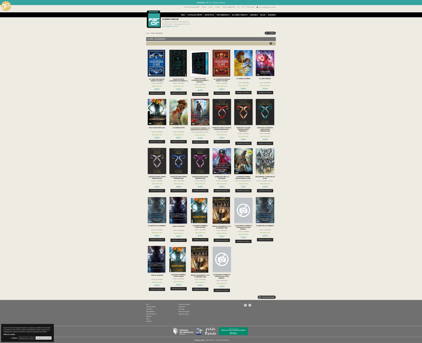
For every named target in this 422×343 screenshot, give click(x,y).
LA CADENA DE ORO (178, 127)
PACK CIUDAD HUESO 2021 (157, 127)
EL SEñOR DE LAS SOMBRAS (157, 225)
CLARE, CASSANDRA (157, 83)
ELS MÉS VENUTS (240, 15)
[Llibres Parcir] (200, 27)
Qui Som (204, 7)
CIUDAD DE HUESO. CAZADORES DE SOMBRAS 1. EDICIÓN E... (200, 80)
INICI (183, 15)
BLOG (262, 15)
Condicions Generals (184, 304)
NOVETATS (209, 15)
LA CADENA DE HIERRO (243, 78)
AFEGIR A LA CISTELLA (156, 93)
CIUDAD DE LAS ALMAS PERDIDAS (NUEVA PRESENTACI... (243, 129)
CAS (243, 7)
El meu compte (250, 7)
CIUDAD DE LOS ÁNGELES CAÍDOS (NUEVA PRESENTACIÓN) (265, 129)
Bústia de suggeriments (229, 7)
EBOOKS (254, 15)
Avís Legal (181, 309)
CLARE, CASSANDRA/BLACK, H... (243, 180)
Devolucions (182, 306)
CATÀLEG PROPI (195, 15)
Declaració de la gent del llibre (191, 7)
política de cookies (9, 334)
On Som (210, 7)
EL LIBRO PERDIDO (265, 78)
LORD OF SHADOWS (178, 226)
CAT (238, 7)
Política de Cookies (184, 314)
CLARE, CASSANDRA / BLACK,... (265, 180)
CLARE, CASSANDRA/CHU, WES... (200, 132)
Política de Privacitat (184, 311)
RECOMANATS (223, 15)
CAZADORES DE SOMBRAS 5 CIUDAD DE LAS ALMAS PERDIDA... (243, 227)
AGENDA (272, 15)
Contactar (217, 7)
